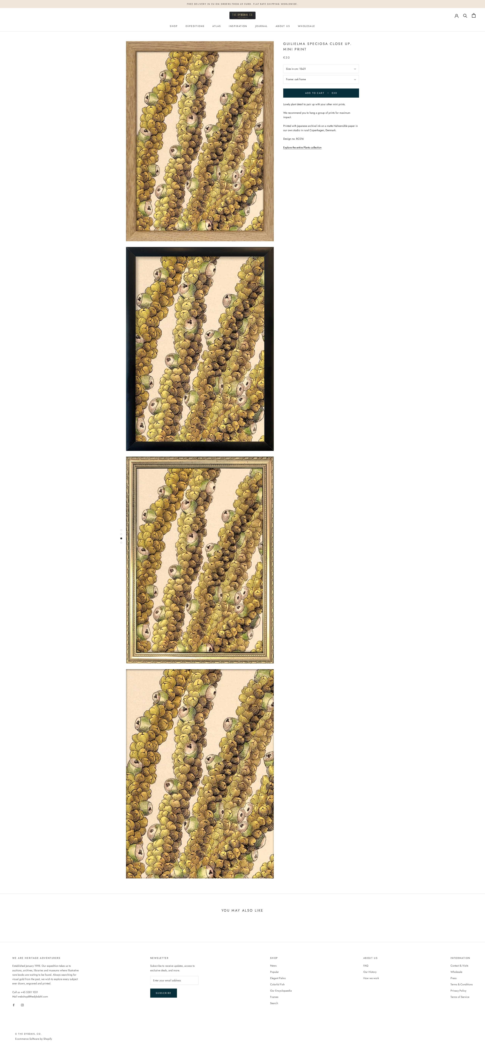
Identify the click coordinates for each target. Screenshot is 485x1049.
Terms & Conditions (462, 984)
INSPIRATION (238, 26)
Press (454, 978)
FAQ (365, 966)
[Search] (465, 15)
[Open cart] (474, 15)
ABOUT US (283, 26)
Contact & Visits (459, 966)
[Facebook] (13, 1005)
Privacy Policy (458, 991)
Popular (274, 972)
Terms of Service (460, 997)
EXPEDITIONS (195, 26)
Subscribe (163, 993)
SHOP (174, 26)
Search (274, 1003)
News (273, 966)
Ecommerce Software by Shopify (33, 1039)
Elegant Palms (278, 978)
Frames (274, 997)
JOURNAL (261, 26)
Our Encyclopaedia (281, 991)
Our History (369, 972)
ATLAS (216, 26)
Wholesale (456, 972)
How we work (371, 978)
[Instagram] (22, 1005)
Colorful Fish (277, 984)
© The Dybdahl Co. (28, 1033)
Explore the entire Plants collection (302, 147)
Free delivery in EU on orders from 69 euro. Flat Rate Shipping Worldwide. (242, 3)
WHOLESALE (306, 26)
